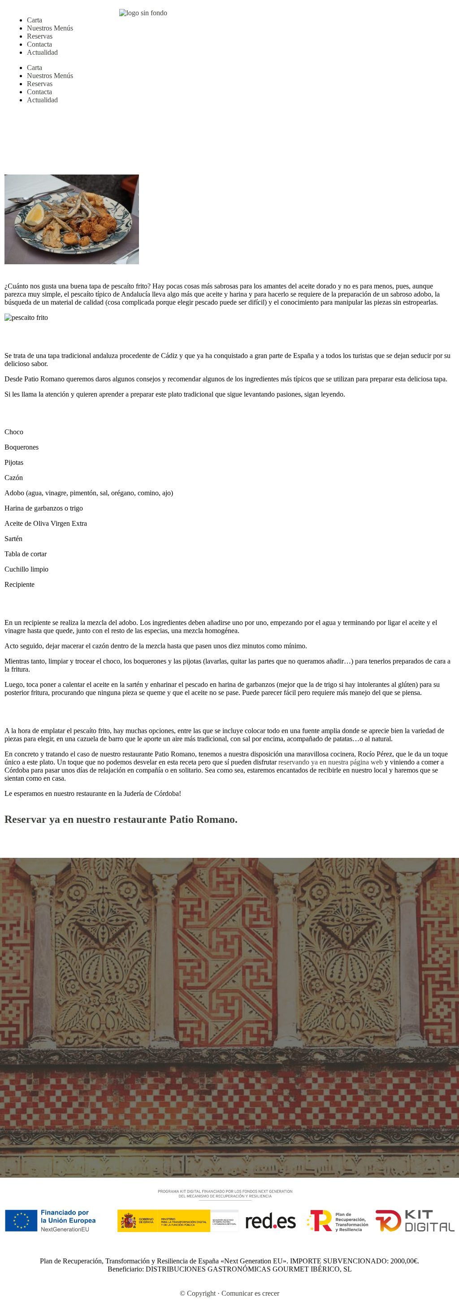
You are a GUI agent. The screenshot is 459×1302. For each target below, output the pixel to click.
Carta (34, 20)
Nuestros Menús (50, 28)
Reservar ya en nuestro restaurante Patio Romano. (121, 819)
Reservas (39, 36)
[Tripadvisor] (318, 15)
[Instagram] (245, 15)
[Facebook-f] (269, 15)
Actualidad (42, 52)
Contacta (39, 44)
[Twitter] (293, 15)
